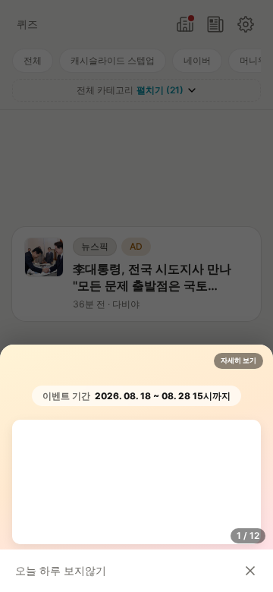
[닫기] (250, 570)
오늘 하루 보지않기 (60, 570)
